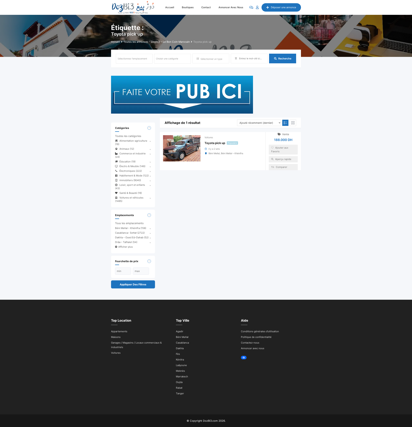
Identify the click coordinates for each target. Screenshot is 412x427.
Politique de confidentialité (256, 337)
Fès (178, 353)
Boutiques (188, 7)
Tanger (180, 393)
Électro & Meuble (132, 166)
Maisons (116, 337)
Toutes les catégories (128, 136)
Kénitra (180, 359)
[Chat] (251, 7)
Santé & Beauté (130, 192)
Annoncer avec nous (231, 7)
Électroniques (130, 170)
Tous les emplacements (129, 223)
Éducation (127, 161)
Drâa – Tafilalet (126, 242)
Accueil (169, 7)
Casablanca (182, 342)
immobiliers (130, 180)
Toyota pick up (215, 143)
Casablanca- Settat (130, 232)
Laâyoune (181, 365)
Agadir (179, 331)
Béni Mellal (214, 153)
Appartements (119, 331)
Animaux (126, 148)
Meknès (180, 370)
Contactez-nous (250, 342)
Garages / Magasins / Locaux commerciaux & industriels (136, 345)
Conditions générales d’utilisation (260, 331)
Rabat (179, 387)
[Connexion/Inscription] (257, 7)
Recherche (284, 58)
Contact (206, 7)
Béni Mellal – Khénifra (130, 228)
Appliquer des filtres (133, 284)
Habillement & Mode (134, 175)
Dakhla (180, 348)
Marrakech (182, 376)
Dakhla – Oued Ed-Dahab (132, 237)
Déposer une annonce (283, 7)
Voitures (209, 137)
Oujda (179, 382)
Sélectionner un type (211, 59)
